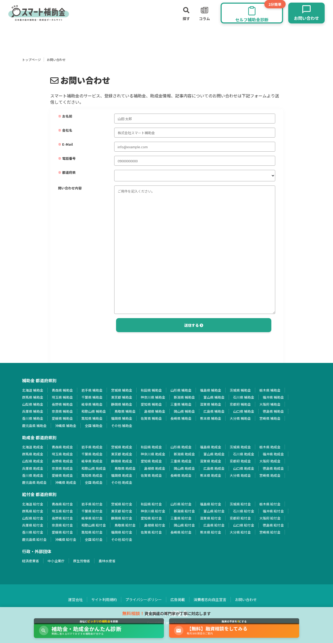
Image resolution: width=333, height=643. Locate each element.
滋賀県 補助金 (210, 404)
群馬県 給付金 (32, 511)
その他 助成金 (121, 482)
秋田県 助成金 (151, 446)
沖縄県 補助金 (65, 425)
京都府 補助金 (240, 404)
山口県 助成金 (243, 468)
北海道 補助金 (32, 390)
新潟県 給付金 (184, 511)
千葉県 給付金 (92, 511)
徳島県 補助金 (273, 411)
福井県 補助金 (273, 397)
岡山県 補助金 (184, 411)
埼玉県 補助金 (62, 397)
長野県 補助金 (62, 404)
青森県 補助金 (62, 390)
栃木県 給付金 (269, 504)
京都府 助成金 (240, 461)
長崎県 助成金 (180, 475)
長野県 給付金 (62, 518)
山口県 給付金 (243, 525)
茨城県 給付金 (240, 504)
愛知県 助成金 (151, 461)
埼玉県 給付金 (62, 511)
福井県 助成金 (273, 454)
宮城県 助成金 (121, 446)
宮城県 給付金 (121, 504)
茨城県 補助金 (240, 390)
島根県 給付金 (154, 525)
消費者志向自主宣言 (210, 599)
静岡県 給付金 (121, 518)
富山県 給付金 (214, 511)
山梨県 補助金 (32, 404)
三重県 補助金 (180, 404)
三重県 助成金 (180, 461)
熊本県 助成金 (210, 475)
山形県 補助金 (180, 390)
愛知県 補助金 (151, 404)
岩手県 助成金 (92, 446)
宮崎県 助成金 (269, 475)
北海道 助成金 (32, 446)
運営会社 (75, 599)
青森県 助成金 (62, 446)
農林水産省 (107, 560)
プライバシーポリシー (143, 599)
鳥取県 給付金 (125, 525)
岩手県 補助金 (92, 390)
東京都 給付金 (121, 511)
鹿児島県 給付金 (34, 539)
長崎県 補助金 (180, 418)
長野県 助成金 (62, 461)
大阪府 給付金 (269, 518)
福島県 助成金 (210, 446)
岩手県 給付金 (92, 504)
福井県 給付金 (273, 511)
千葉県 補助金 (92, 397)
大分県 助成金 (240, 475)
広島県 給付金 (214, 525)
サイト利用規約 (104, 599)
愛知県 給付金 (151, 518)
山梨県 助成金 (32, 461)
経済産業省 (30, 560)
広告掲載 (177, 599)
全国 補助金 (94, 425)
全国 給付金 (94, 539)
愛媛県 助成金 (62, 475)
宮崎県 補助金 (269, 418)
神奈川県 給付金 (153, 511)
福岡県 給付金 (121, 532)
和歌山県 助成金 (93, 468)
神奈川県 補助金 (153, 397)
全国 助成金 (94, 482)
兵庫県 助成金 (32, 468)
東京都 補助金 (121, 397)
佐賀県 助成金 (151, 475)
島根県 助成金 (154, 468)
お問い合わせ (246, 599)
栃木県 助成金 (269, 446)
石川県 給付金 (243, 511)
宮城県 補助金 (121, 390)
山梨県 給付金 (32, 518)
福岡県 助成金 (121, 475)
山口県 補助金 (243, 411)
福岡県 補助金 (121, 418)
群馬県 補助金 (32, 397)
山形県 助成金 (180, 446)
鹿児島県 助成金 (34, 482)
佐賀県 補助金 (151, 418)
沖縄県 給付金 (65, 539)
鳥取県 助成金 (125, 468)
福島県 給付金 (210, 504)
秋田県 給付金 (151, 504)
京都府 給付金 (240, 518)
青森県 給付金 (62, 504)
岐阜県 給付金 (92, 518)
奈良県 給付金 (62, 525)
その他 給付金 (121, 539)
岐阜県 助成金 (92, 461)
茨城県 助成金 (240, 446)
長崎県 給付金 (180, 532)
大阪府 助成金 (269, 461)
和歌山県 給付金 (93, 525)
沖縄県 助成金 (65, 482)
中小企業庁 (56, 560)
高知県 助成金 (92, 475)
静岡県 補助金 (121, 404)
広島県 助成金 (214, 468)
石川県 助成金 (243, 454)
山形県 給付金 (180, 504)
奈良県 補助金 (62, 411)
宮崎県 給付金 (269, 532)
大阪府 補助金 (269, 404)
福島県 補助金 (210, 390)
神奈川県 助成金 (153, 454)
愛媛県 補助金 (62, 418)
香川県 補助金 (32, 418)
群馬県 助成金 (32, 454)
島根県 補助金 (154, 411)
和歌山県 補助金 (93, 411)
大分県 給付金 (240, 532)
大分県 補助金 (240, 418)
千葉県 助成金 (92, 454)
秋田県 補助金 (151, 390)
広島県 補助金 (214, 411)
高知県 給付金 (92, 532)
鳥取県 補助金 (125, 411)
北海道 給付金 (32, 504)
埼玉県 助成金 (62, 454)
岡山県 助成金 (184, 468)
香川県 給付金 (32, 532)
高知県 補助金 (92, 418)
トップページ (31, 59)
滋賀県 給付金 (210, 518)
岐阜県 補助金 (92, 404)
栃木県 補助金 (269, 390)
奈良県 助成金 (62, 468)
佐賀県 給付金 (151, 532)
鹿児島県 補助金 (34, 425)
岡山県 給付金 (184, 525)
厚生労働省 (81, 560)
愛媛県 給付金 (62, 532)
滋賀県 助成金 (210, 461)
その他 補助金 (121, 425)
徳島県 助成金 (273, 468)
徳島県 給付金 (273, 525)
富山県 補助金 (214, 397)
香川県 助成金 (32, 475)
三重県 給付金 (180, 518)
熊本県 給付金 (210, 532)
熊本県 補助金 (210, 418)
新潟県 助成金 (184, 454)
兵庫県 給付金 (32, 525)
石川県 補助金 (243, 397)
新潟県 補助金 (184, 397)
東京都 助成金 (121, 454)
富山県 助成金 (214, 454)
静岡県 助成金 (121, 461)
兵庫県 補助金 (32, 411)
